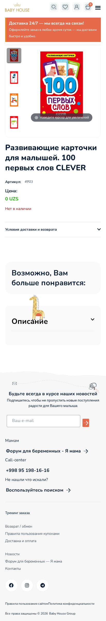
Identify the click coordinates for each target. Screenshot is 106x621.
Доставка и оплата (20, 540)
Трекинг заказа (17, 513)
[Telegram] (42, 585)
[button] (97, 7)
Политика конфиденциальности (71, 604)
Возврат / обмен (18, 526)
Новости (12, 554)
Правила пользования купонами (32, 533)
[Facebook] (11, 585)
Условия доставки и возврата (31, 229)
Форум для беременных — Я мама (33, 561)
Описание (30, 321)
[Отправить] (85, 423)
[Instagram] (27, 585)
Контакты (13, 568)
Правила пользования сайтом (26, 604)
